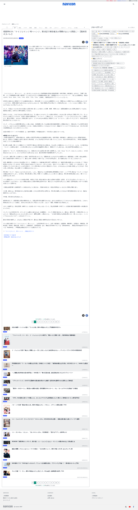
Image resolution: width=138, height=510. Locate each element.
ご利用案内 (6, 495)
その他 (75, 27)
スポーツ (63, 27)
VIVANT (114, 31)
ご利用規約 (94, 495)
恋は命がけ (118, 51)
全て (15, 27)
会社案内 (50, 495)
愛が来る (94, 51)
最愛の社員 (126, 51)
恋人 (115, 49)
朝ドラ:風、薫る (96, 31)
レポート (56, 27)
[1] (33, 322)
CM (51, 27)
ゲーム (69, 27)
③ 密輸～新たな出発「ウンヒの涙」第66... (103, 74)
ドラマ (25, 27)
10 (56, 321)
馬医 (115, 47)
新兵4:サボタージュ (97, 56)
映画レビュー (120, 63)
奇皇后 (98, 49)
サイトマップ (6, 500)
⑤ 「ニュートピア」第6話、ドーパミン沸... (103, 79)
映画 (30, 27)
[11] (58, 322)
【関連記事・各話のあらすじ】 (12, 237)
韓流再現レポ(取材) (124, 42)
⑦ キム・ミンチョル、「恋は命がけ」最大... (103, 83)
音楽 (46, 27)
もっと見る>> (119, 67)
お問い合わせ (51, 498)
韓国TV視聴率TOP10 (111, 45)
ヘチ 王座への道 (108, 47)
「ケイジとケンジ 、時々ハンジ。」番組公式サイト (19, 231)
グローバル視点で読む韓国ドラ (100, 40)
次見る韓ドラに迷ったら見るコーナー (101, 61)
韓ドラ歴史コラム (115, 38)
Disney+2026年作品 (124, 33)
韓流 (20, 27)
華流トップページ (97, 58)
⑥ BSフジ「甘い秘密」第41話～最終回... (102, 81)
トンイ (127, 47)
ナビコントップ (6, 24)
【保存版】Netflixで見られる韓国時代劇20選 (103, 63)
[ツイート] (83, 42)
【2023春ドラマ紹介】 (9, 235)
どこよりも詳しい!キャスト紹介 (127, 45)
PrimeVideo (95, 36)
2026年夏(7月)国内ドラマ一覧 (126, 31)
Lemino (101, 38)
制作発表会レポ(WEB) (98, 45)
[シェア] (87, 42)
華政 (103, 49)
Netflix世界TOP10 (97, 47)
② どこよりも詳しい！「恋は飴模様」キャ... (103, 72)
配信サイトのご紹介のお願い (10, 498)
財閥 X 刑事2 (102, 51)
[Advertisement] (69, 15)
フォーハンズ (107, 56)
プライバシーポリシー (97, 498)
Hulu (107, 38)
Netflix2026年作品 (104, 33)
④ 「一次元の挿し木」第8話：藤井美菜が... (103, 77)
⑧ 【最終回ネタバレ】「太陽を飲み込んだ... (103, 86)
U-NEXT (94, 38)
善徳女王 (109, 49)
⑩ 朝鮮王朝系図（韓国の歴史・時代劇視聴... (103, 90)
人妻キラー (110, 51)
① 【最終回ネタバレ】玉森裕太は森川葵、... (103, 70)
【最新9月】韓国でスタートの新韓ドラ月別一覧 (105, 42)
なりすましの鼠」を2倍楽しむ (117, 54)
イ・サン (121, 47)
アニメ (40, 27)
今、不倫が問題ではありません (100, 54)
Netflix (94, 33)
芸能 (35, 27)
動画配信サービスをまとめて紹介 (100, 65)
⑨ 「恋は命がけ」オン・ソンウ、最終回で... (103, 88)
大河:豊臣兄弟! (106, 31)
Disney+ (113, 33)
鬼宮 (93, 49)
